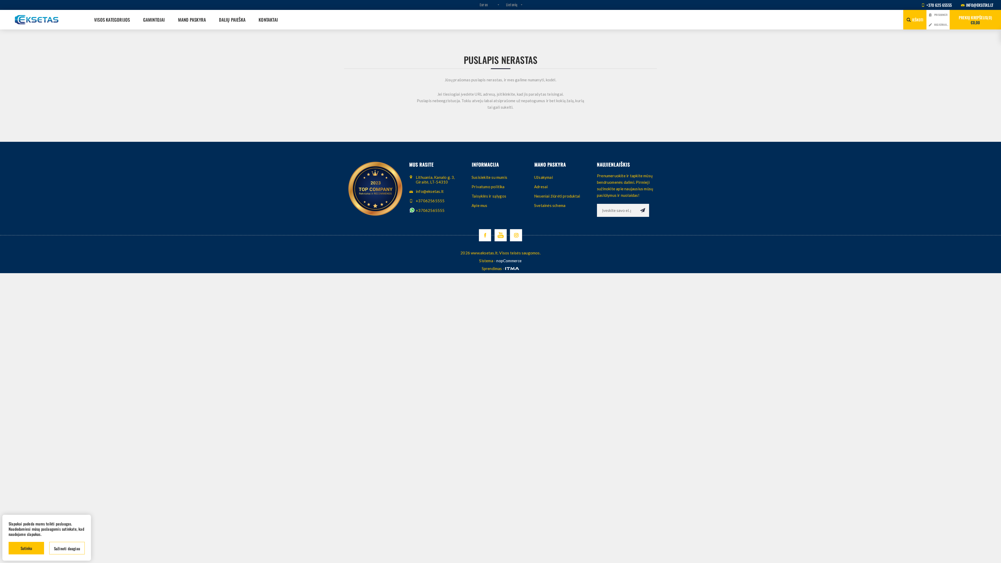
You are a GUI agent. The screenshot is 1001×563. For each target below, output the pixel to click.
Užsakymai (543, 177)
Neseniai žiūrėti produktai (557, 196)
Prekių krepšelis (975, 20)
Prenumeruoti (642, 210)
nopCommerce (509, 260)
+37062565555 (430, 210)
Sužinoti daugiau (67, 548)
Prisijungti (941, 15)
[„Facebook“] (485, 235)
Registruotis (942, 25)
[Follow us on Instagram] (516, 235)
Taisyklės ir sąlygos (489, 196)
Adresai (541, 186)
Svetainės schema (549, 205)
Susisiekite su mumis (489, 177)
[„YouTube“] (501, 235)
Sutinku (26, 548)
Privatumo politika (488, 186)
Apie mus (479, 205)
